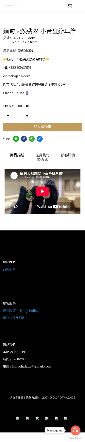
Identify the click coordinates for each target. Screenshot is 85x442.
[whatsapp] (32, 139)
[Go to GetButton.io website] (75, 438)
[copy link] (40, 139)
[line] (16, 139)
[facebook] (24, 139)
